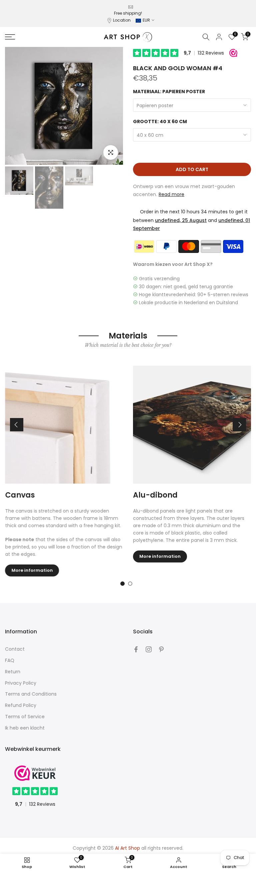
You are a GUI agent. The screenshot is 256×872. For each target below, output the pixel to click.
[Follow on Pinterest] (161, 649)
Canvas (20, 495)
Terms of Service (25, 716)
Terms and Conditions (31, 694)
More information (32, 570)
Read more (171, 194)
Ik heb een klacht (25, 728)
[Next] (239, 424)
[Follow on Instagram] (149, 649)
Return (12, 671)
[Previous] (16, 424)
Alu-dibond (155, 495)
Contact (15, 649)
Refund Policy (20, 705)
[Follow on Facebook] (136, 649)
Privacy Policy (20, 683)
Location (122, 20)
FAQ (9, 660)
